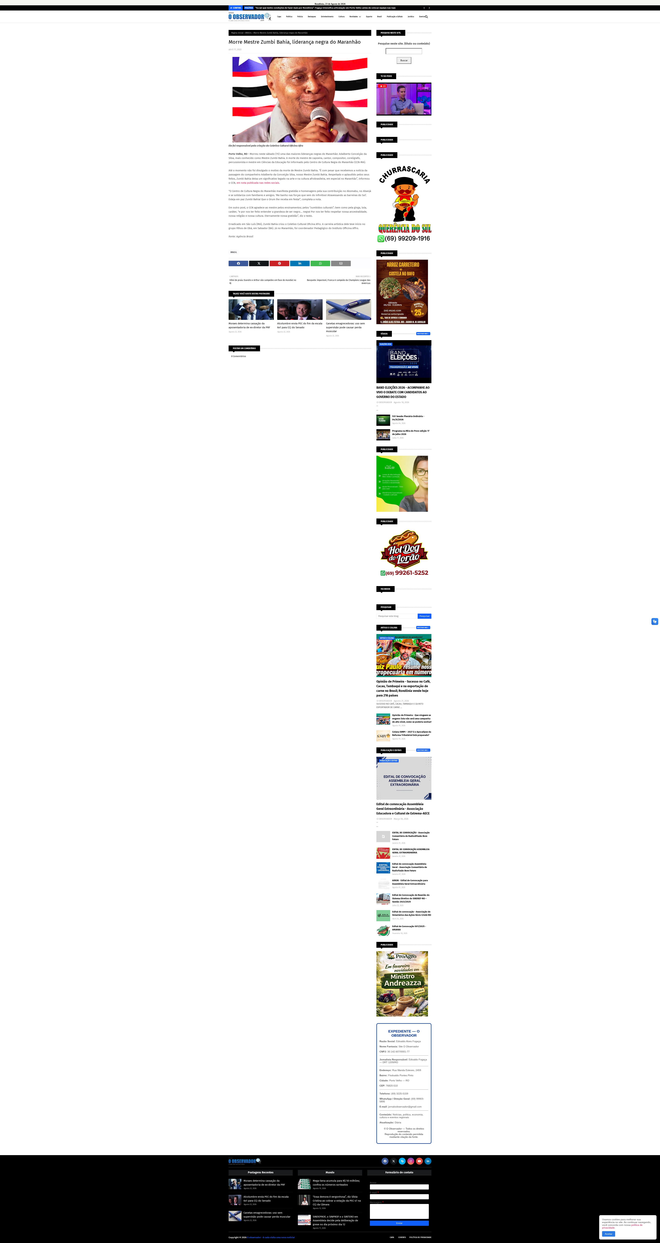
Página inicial (237, 33)
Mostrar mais (422, 333)
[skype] (402, 1161)
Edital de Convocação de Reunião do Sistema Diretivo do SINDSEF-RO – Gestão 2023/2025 (411, 898)
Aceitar (608, 1234)
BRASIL (248, 33)
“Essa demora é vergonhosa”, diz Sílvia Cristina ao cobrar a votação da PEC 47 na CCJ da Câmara (337, 1200)
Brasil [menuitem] (379, 17)
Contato (402, 1237)
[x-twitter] (393, 1161)
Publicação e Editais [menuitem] (395, 17)
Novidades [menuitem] (354, 17)
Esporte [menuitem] (369, 17)
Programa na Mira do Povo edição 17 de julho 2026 (410, 433)
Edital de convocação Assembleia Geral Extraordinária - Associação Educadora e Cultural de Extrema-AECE (403, 808)
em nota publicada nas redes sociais (258, 182)
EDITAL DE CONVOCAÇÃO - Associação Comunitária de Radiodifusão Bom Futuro (411, 836)
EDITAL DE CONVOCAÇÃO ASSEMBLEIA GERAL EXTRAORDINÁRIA (411, 851)
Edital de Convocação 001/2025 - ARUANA (409, 928)
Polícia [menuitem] (300, 17)
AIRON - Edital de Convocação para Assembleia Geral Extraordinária (410, 882)
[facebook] (385, 1161)
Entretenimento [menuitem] (327, 17)
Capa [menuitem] (279, 17)
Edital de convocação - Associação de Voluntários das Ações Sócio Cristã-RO (411, 913)
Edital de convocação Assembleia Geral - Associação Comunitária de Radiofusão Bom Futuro (409, 867)
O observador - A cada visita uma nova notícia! (271, 1237)
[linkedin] (428, 1161)
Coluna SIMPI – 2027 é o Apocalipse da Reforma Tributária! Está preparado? (411, 734)
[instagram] (410, 1161)
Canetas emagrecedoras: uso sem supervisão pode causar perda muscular (345, 327)
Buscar (404, 60)
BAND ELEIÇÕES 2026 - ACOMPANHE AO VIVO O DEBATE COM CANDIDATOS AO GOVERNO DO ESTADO (403, 392)
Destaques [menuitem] (312, 17)
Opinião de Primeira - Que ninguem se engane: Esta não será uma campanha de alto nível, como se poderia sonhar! (411, 718)
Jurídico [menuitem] (411, 17)
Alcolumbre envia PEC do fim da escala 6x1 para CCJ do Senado (299, 325)
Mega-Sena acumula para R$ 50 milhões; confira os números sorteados (336, 1182)
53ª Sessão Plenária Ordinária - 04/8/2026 (408, 418)
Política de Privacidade (420, 1237)
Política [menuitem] (289, 17)
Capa (392, 1237)
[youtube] (419, 1161)
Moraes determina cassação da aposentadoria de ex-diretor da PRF (249, 325)
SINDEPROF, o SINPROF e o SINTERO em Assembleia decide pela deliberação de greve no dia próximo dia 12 (335, 1220)
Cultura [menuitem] (341, 17)
